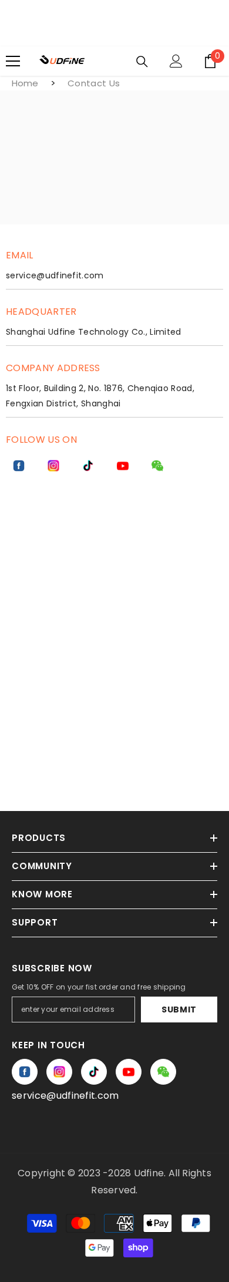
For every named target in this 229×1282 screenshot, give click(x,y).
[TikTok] (88, 466)
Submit (179, 1009)
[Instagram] (53, 466)
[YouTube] (123, 466)
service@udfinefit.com (65, 1095)
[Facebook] (19, 466)
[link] (157, 466)
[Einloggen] (176, 61)
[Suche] (142, 62)
